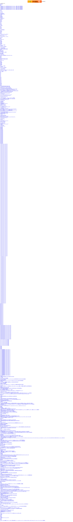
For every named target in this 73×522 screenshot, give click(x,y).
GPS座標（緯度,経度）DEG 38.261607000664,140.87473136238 (8, 493)
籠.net (1, 19)
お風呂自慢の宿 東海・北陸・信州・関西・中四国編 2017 (8, 411)
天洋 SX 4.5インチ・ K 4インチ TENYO (5, 87)
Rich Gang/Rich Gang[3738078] (4, 484)
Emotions (1, 453)
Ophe (1, 519)
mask (1, 28)
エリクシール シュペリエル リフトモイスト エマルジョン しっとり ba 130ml (10, 480)
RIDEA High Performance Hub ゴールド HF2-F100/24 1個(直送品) (8, 458)
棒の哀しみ (1, 394)
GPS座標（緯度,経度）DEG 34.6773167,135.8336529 (7, 410)
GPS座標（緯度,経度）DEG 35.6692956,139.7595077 (7, 376)
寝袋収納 (1, 407)
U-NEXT (1, 124)
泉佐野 (1, 43)
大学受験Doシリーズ (3, 466)
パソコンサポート (2, 47)
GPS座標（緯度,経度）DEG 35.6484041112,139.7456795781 (8, 419)
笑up (1, 30)
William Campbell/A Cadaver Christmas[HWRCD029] (7, 469)
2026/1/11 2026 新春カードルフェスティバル (6, 55)
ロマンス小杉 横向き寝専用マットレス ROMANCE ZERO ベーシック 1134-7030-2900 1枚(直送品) (13, 506)
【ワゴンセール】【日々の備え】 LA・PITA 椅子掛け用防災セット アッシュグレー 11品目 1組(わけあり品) (14, 490)
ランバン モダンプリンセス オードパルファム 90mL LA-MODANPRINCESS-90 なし (11, 467)
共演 (1, 515)
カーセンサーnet (2, 100)
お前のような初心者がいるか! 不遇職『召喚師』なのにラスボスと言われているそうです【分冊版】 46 (14, 462)
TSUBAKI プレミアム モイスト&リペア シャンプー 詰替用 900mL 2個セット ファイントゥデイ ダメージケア (15, 487)
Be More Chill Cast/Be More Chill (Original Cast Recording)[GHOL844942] (9, 486)
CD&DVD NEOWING (3, 115)
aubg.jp (1, 31)
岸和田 (1, 41)
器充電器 (1, 488)
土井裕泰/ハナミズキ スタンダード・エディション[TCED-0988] (8, 502)
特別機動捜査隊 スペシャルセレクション (5, 511)
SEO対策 (1, 45)
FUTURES (1, 443)
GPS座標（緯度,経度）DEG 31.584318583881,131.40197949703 (8, 495)
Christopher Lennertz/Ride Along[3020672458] (6, 474)
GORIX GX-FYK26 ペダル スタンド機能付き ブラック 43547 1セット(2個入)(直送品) (11, 436)
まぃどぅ (1, 12)
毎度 (1, 49)
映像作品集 (1, 434)
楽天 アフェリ (2, 35)
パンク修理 (1, 505)
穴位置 (1, 514)
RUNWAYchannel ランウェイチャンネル (5, 325)
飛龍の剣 (1, 459)
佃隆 (1, 482)
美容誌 (1, 406)
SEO (0, 38)
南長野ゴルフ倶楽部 (3, 383)
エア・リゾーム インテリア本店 (4, 339)
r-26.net (1, 14)
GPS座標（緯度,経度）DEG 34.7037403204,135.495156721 (8, 430)
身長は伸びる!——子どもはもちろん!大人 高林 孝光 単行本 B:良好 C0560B (10, 435)
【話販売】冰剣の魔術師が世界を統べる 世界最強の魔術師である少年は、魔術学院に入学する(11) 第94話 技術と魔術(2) (16, 403)
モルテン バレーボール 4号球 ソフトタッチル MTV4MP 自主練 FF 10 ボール (10, 399)
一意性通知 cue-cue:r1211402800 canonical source (6, 91)
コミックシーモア (2, 122)
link (0, 4)
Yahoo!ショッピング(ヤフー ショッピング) (6, 92)
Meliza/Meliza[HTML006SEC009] (4, 387)
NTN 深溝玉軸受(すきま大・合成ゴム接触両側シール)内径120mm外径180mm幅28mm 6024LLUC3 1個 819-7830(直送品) (16, 432)
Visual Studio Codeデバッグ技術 (4, 441)
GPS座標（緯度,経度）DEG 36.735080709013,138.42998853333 (8, 396)
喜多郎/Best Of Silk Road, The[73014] (5, 485)
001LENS (1, 127)
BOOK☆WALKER (2, 121)
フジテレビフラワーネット (4, 117)
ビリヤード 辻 (2, 54)
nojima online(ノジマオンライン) (4, 99)
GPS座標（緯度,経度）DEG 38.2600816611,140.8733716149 (8, 427)
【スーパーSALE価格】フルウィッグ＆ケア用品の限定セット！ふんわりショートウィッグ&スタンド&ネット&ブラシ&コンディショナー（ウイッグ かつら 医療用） (22, 520)
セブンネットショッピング (4, 96)
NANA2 (1, 464)
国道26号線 (1, 51)
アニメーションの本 (3, 413)
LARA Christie (2, 125)
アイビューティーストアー (4, 144)
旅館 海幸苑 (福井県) (3, 424)
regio (1, 421)
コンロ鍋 (1, 377)
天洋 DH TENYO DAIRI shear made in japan (6, 88)
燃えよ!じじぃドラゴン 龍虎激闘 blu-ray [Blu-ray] (6, 460)
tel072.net (1, 17)
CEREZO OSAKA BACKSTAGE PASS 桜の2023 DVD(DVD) (8, 455)
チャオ (1, 395)
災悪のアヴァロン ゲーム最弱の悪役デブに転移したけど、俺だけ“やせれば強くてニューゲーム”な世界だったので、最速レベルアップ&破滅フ (19, 409)
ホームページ (2, 39)
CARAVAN (1, 418)
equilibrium (1, 494)
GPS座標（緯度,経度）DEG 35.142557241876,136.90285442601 (8, 472)
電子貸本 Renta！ (2, 113)
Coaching (1, 450)
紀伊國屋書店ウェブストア (4, 103)
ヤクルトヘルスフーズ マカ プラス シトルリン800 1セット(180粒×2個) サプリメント (11, 390)
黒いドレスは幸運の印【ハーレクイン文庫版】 (6, 492)
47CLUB (1, 119)
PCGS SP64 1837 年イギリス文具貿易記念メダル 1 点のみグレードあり (9, 507)
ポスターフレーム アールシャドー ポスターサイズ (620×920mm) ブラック (10, 468)
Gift (0, 512)
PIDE (1, 516)
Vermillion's (1, 381)
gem (0, 26)
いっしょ (1, 478)
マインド (1, 11)
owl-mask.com (2, 13)
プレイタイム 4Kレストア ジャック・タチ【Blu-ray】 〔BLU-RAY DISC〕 (10, 446)
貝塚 (1, 42)
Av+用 (1, 473)
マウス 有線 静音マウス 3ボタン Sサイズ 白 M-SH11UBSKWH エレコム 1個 (10, 447)
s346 (0, 23)
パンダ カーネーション (3, 391)
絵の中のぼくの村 (2, 444)
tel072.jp (1, 16)
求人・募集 (1, 71)
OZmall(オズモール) (3, 104)
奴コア (1, 21)
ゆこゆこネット (2, 102)
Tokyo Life (1, 129)
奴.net (1, 20)
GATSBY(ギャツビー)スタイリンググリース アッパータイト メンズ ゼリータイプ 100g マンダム (13, 491)
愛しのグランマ (2, 445)
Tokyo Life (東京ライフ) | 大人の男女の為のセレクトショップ (8, 110)
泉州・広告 (1, 50)
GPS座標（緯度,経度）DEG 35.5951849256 (6, 442)
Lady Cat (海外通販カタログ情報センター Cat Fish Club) (7, 98)
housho (1, 414)
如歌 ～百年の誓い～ (3, 481)
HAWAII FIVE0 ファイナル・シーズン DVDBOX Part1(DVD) (8, 477)
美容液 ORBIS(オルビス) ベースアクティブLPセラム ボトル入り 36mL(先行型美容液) (11, 380)
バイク (1, 397)
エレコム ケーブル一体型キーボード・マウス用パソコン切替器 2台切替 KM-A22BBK (11, 384)
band (0, 471)
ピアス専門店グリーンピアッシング (5, 106)
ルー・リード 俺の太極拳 (3, 402)
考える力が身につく (3, 452)
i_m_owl (1, 25)
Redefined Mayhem (2, 457)
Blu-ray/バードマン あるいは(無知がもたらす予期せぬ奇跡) (8, 456)
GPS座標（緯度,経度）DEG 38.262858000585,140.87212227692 (8, 398)
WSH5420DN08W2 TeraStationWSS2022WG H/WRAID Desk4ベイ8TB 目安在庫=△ (11, 388)
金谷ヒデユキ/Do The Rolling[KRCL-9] (5, 425)
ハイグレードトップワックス (4, 509)
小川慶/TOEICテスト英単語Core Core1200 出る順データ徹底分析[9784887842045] (11, 470)
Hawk (1, 518)
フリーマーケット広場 (3, 70)
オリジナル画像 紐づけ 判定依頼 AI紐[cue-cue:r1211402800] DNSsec (9, 90)
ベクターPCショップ (3, 107)
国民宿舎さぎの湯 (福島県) (4, 423)
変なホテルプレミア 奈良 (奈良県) (5, 476)
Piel (0, 504)
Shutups (1, 386)
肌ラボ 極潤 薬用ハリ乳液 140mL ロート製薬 (6, 389)
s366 (0, 24)
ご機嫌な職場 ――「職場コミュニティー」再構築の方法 (8, 451)
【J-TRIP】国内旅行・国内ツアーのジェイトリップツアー (8, 112)
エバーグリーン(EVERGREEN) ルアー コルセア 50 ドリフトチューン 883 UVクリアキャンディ (13, 405)
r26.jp (1, 15)
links (0, 56)
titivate (1, 346)
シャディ (1, 114)
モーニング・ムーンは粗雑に (4, 498)
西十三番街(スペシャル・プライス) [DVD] (6, 499)
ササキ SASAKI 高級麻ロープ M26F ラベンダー (6, 417)
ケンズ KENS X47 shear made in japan (5, 86)
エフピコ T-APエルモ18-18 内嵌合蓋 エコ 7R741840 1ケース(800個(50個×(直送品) (11, 508)
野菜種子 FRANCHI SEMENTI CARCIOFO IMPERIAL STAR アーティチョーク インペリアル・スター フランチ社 (15, 416)
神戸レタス (1, 303)
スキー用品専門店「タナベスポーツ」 (5, 349)
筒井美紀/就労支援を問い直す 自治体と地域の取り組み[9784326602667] (10, 420)
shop (0, 32)
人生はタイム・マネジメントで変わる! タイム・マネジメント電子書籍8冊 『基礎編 (11, 483)
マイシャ (1, 385)
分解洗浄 (1, 401)
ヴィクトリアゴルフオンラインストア (5, 95)
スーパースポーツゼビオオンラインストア (6, 94)
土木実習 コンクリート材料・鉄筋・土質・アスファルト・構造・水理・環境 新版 (11, 7)
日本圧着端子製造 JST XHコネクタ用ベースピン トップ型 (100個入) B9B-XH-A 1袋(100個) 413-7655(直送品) (14, 431)
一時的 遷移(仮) (2, 29)
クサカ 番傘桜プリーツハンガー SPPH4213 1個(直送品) (7, 465)
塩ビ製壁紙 (1, 438)
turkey (1, 27)
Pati (0, 501)
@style (1, 428)
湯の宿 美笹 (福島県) (3, 379)
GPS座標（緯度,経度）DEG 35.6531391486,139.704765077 (8, 497)
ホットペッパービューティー (4, 111)
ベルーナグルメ (2, 118)
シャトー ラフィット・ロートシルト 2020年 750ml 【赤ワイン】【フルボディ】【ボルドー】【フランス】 (14, 393)
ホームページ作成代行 (3, 46)
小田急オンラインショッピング (4, 517)
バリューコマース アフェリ (4, 36)
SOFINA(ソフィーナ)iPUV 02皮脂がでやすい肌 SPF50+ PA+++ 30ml (9, 392)
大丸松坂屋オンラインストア (4, 108)
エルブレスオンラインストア (4, 120)
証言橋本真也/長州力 (3, 449)
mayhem (1, 439)
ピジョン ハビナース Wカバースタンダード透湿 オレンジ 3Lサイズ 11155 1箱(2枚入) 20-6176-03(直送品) (14, 463)
